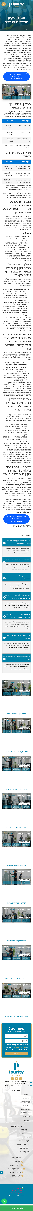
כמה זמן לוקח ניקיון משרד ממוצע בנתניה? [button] (18, 560)
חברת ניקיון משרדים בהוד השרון (16, 1016)
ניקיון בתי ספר (24, 1148)
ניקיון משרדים (17, 29)
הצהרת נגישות (26, 1109)
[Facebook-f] (12, 1078)
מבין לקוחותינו (26, 1102)
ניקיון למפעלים (24, 1141)
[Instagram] (20, 1078)
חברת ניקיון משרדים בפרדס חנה (16, 752)
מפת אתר (26, 1116)
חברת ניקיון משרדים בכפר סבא (16, 789)
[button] (29, 4)
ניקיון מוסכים (24, 1152)
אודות (26, 1095)
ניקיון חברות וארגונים (24, 1137)
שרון (11, 29)
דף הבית (25, 29)
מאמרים (26, 1105)
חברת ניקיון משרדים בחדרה (16, 903)
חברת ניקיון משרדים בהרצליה (16, 827)
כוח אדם (24, 1130)
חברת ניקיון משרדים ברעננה (16, 865)
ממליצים (26, 1098)
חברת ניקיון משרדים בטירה (16, 714)
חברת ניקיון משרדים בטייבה (16, 941)
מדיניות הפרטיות (19, 1047)
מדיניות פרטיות (26, 1113)
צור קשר (26, 1120)
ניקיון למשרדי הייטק (24, 1144)
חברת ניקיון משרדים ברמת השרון (16, 979)
